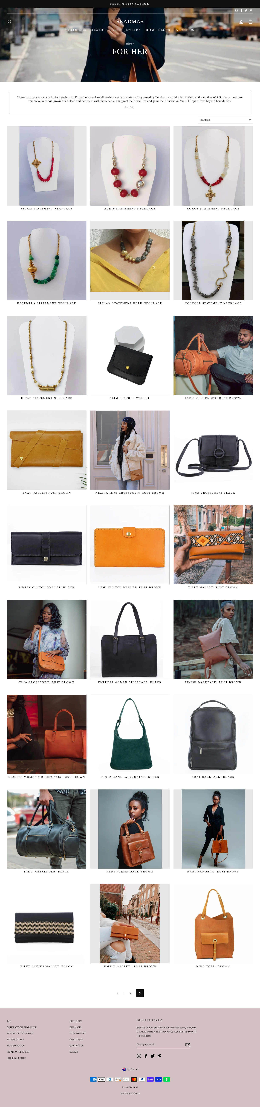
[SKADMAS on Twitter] (153, 1056)
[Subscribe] (187, 1044)
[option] (130, 4)
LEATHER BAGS (105, 30)
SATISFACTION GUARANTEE (21, 1027)
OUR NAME (75, 1027)
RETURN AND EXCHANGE (20, 1033)
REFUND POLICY (15, 1045)
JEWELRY (133, 30)
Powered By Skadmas (130, 1093)
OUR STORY (76, 1021)
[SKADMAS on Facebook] (146, 1056)
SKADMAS (130, 21)
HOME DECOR (158, 30)
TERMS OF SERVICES (18, 1051)
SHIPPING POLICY (16, 1057)
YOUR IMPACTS (78, 1033)
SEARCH (74, 1051)
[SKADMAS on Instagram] (139, 1056)
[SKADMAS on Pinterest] (160, 1056)
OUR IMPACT (76, 1039)
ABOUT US (185, 30)
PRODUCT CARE (15, 1039)
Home (129, 43)
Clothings (75, 30)
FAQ (9, 1021)
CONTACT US (76, 1045)
